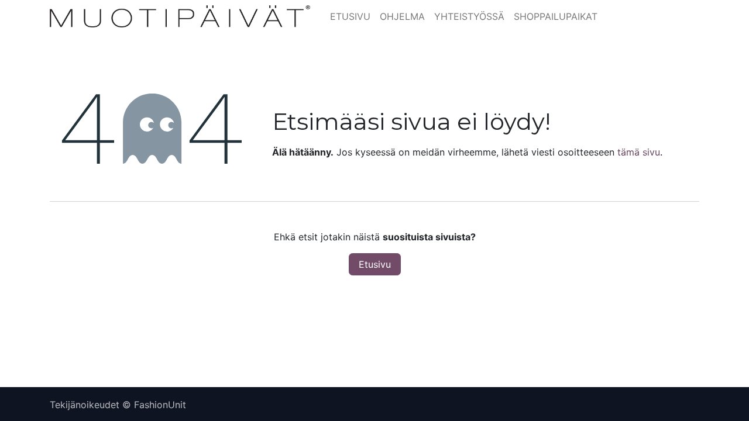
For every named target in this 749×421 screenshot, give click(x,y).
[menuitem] (350, 16)
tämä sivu (638, 152)
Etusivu (375, 264)
